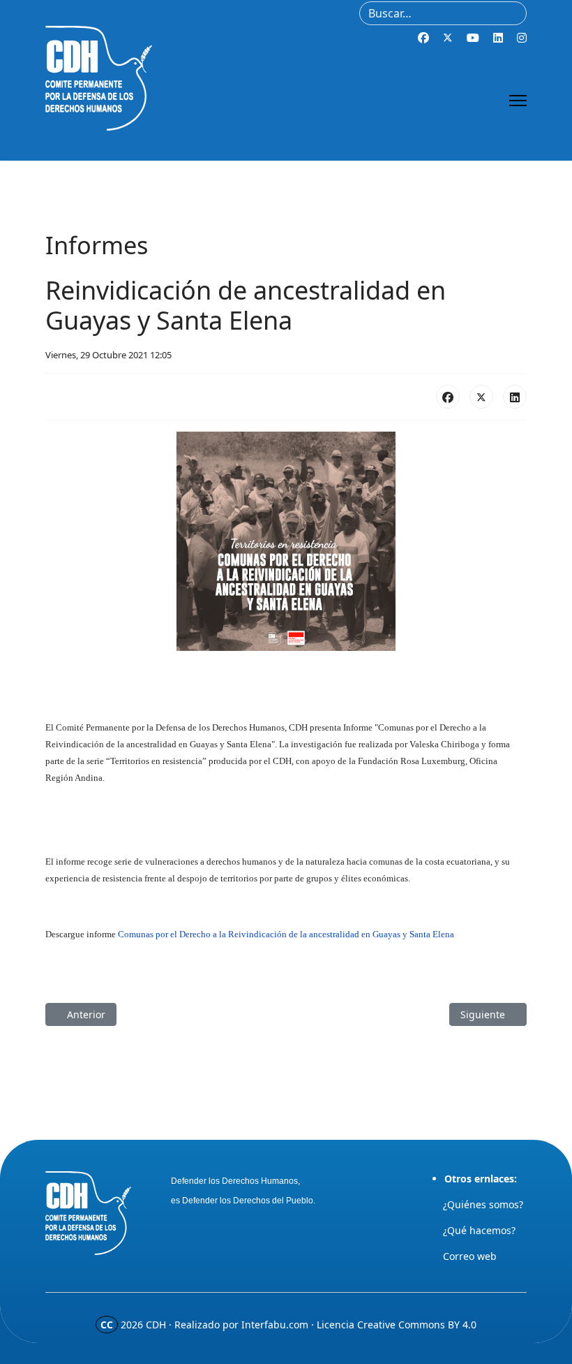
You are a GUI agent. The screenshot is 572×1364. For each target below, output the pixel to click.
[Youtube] (473, 37)
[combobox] (443, 13)
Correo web (470, 1256)
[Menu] (518, 100)
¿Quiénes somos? (483, 1204)
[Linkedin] (498, 37)
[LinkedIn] (515, 397)
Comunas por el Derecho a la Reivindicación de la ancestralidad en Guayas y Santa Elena (286, 934)
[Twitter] (448, 37)
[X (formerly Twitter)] (481, 397)
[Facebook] (423, 37)
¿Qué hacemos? (479, 1230)
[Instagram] (522, 37)
